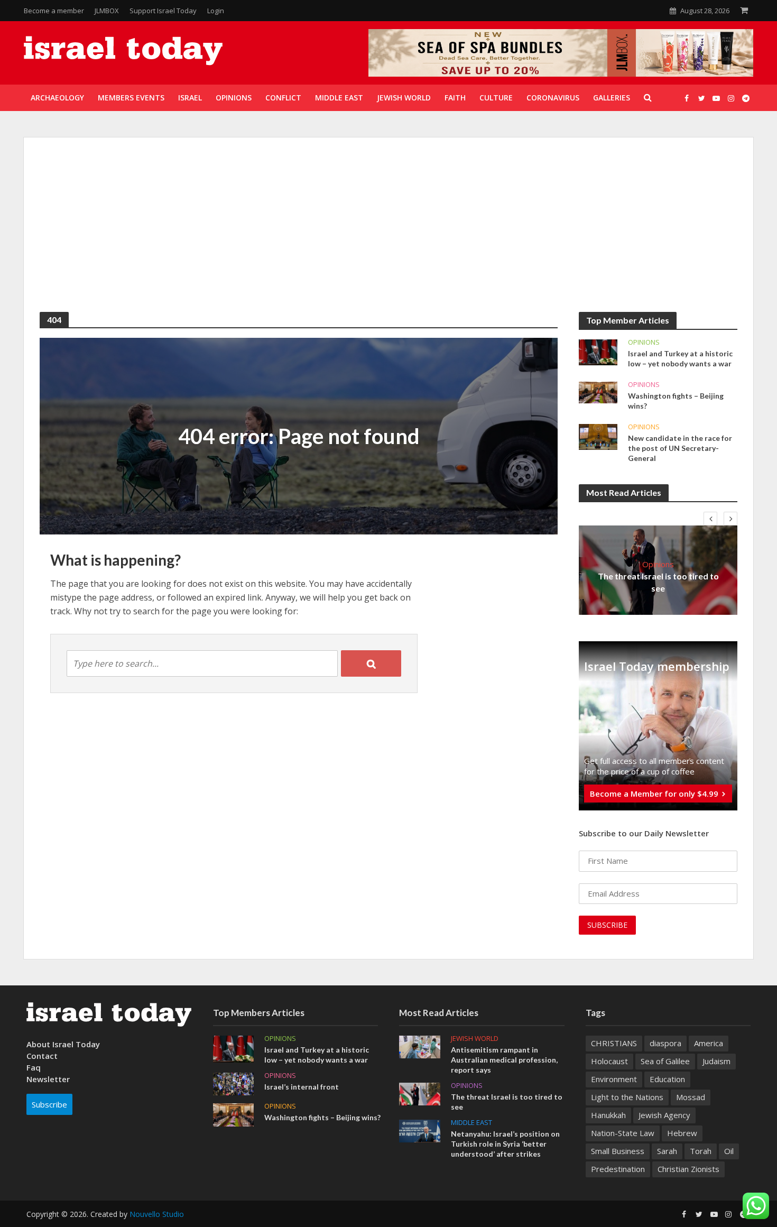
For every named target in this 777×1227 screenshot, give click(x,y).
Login (215, 10)
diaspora (665, 1043)
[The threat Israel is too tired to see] (419, 1093)
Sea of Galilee (665, 1061)
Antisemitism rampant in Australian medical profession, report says (504, 1059)
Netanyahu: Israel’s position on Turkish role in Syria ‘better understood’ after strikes (505, 1143)
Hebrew (682, 1133)
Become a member (54, 10)
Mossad (690, 1097)
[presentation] (710, 518)
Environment (614, 1079)
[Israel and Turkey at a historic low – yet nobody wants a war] (598, 351)
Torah (700, 1151)
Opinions (644, 342)
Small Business (617, 1151)
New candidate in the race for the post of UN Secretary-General (680, 448)
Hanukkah (608, 1115)
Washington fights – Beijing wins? (676, 400)
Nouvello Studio (157, 1214)
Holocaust (609, 1061)
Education (667, 1079)
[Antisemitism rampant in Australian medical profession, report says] (419, 1045)
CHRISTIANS (614, 1043)
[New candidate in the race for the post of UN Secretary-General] (598, 436)
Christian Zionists (688, 1169)
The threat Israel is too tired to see (658, 582)
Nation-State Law (622, 1133)
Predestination (618, 1169)
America (708, 1043)
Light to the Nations (627, 1097)
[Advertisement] (388, 233)
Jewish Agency (664, 1115)
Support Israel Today (163, 10)
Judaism (716, 1061)
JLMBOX (107, 10)
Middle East (471, 1122)
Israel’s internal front (301, 1086)
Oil (729, 1151)
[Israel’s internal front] (233, 1082)
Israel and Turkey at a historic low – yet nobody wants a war (680, 358)
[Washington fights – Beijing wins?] (598, 391)
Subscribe (49, 1104)
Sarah (667, 1151)
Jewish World (474, 1038)
